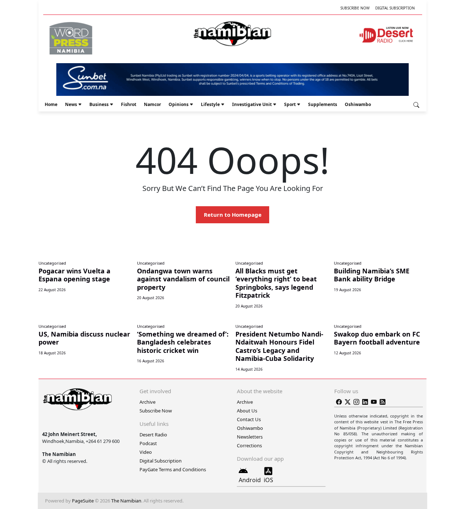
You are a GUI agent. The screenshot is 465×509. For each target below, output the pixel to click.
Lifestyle (210, 104)
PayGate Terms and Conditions (173, 469)
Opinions (179, 104)
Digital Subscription (395, 8)
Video (146, 452)
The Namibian (126, 500)
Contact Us (249, 419)
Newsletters (250, 436)
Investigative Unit (252, 104)
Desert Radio (153, 434)
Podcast (148, 443)
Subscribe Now (354, 8)
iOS (268, 480)
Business (99, 104)
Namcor (152, 104)
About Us (247, 410)
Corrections (249, 445)
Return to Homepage (233, 214)
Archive (147, 402)
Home (51, 104)
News (71, 104)
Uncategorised (52, 263)
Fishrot (128, 104)
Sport (290, 104)
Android (250, 480)
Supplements (322, 104)
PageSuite (83, 500)
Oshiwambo (358, 104)
